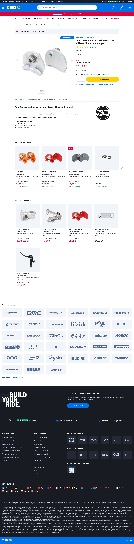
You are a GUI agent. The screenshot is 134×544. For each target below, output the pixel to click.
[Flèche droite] (38, 216)
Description (19, 100)
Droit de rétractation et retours (44, 441)
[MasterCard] (71, 440)
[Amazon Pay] (116, 440)
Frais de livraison (39, 447)
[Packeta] (127, 455)
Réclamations (38, 444)
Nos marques (38, 460)
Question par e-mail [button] (106, 84)
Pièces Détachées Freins (53, 25)
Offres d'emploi (7, 444)
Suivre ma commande (41, 454)
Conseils (37, 474)
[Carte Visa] (82, 440)
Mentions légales (8, 437)
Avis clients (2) (49, 100)
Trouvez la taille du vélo (42, 457)
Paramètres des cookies (10, 457)
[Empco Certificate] (71, 469)
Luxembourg (107, 74)
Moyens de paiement (41, 451)
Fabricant (63, 100)
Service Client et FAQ (41, 437)
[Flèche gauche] (18, 216)
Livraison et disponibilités (42, 464)
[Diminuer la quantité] (78, 79)
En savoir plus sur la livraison (52, 517)
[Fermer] (117, 31)
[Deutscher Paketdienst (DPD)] (82, 455)
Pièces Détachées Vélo (32, 25)
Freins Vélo (42, 25)
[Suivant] (72, 60)
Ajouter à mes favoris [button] (86, 85)
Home (16, 25)
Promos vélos (57, 14)
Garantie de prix (39, 467)
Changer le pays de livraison (74, 509)
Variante (79, 50)
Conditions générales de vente (12, 447)
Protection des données (10, 454)
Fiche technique (34, 100)
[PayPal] (105, 440)
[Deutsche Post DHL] (71, 455)
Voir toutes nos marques (11, 377)
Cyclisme (22, 25)
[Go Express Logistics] (116, 455)
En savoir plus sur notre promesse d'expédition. (20, 522)
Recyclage (5, 460)
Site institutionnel (8, 441)
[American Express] (93, 440)
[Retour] (17, 60)
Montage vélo (38, 470)
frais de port (43, 502)
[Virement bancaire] (127, 440)
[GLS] (105, 455)
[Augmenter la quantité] (83, 79)
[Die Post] (93, 455)
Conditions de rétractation (11, 451)
